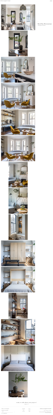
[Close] (38, 21)
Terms (47, 410)
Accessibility (49, 410)
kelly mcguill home (5, 0)
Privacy (45, 410)
